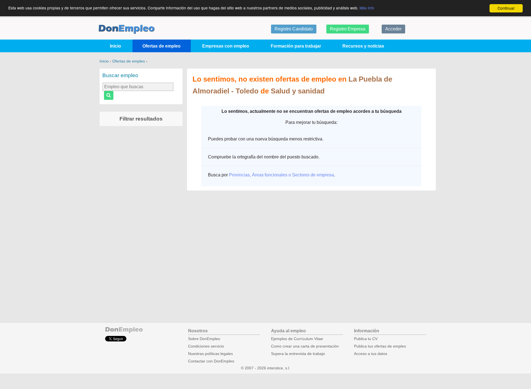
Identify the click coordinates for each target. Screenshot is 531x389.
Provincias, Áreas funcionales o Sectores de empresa (281, 175)
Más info (367, 8)
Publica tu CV (366, 339)
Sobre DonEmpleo (204, 339)
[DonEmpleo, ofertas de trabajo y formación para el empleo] (126, 29)
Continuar (506, 8)
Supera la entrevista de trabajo (298, 354)
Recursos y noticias (363, 46)
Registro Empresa (347, 29)
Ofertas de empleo (161, 46)
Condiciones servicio (206, 346)
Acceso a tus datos (370, 354)
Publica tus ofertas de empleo (380, 346)
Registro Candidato (294, 29)
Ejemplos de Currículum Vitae (297, 339)
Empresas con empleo (225, 46)
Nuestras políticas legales (210, 354)
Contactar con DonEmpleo (211, 361)
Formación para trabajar (296, 46)
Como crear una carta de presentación (305, 346)
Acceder (393, 29)
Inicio (115, 46)
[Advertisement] (141, 217)
